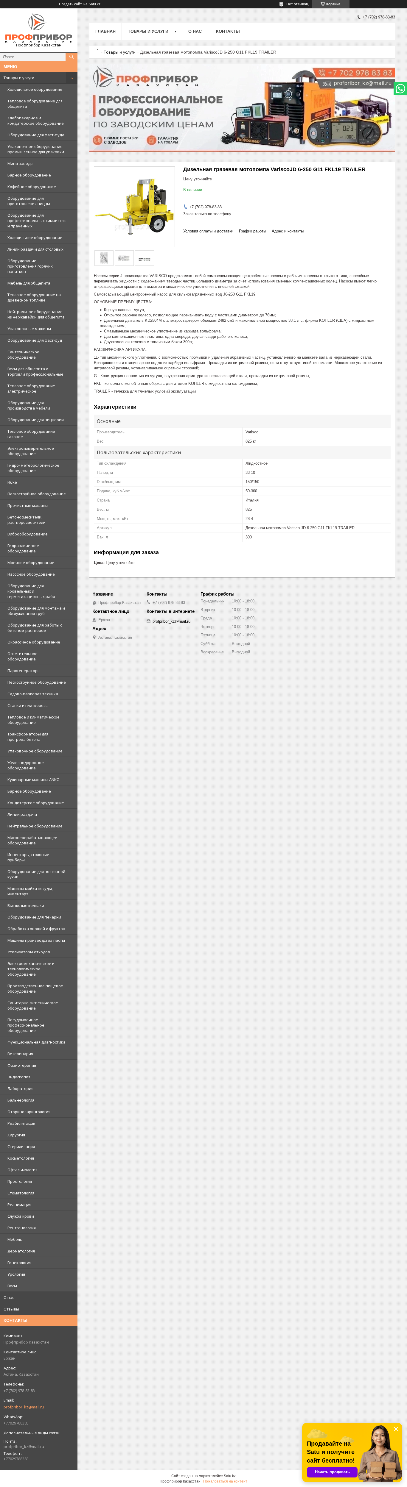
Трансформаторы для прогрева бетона (27, 736)
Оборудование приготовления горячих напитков (30, 266)
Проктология (19, 1181)
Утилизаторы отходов (28, 952)
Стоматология (20, 1193)
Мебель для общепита (28, 283)
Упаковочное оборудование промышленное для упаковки (35, 149)
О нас (9, 1297)
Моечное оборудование (30, 562)
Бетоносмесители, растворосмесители (26, 519)
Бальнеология (20, 1100)
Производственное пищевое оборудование (35, 988)
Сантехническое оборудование (23, 354)
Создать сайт (70, 4)
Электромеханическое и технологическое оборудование (31, 969)
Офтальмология (22, 1169)
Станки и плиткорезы (28, 705)
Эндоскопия (18, 1077)
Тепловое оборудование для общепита (35, 103)
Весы (12, 1285)
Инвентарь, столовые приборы (28, 857)
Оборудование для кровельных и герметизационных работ (32, 591)
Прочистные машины (27, 505)
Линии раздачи (22, 814)
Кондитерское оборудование (35, 802)
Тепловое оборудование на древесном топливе (34, 297)
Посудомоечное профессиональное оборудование (25, 1025)
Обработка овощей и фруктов (36, 928)
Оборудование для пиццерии (35, 419)
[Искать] (71, 56)
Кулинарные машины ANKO (33, 779)
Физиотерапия (21, 1065)
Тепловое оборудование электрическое (31, 388)
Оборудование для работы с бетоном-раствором (34, 627)
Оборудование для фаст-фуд (34, 340)
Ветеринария (20, 1053)
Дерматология (21, 1251)
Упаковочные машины (29, 328)
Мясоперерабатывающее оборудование (32, 840)
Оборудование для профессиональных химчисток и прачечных (36, 221)
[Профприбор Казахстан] (38, 28)
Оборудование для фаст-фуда (35, 135)
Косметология (20, 1158)
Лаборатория (20, 1088)
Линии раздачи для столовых (35, 249)
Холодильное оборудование (34, 89)
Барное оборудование (29, 175)
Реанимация (19, 1204)
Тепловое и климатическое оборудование (33, 719)
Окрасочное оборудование (33, 642)
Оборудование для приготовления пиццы (28, 201)
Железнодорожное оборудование (25, 765)
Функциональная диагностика (36, 1042)
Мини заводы (20, 163)
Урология (16, 1274)
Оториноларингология (28, 1111)
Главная (105, 31)
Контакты (228, 31)
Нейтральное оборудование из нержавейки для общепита (36, 314)
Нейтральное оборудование (35, 826)
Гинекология (19, 1262)
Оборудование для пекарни (34, 917)
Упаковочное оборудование (35, 751)
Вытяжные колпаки (25, 905)
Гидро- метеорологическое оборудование (33, 468)
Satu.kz (230, 1476)
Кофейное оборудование (31, 186)
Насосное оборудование (31, 574)
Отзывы (11, 1309)
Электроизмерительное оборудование (30, 451)
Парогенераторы (24, 670)
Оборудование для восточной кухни (36, 874)
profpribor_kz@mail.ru (24, 1407)
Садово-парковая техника (32, 693)
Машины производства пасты (36, 940)
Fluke (12, 482)
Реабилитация (21, 1123)
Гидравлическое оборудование (23, 548)
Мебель (14, 1239)
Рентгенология (21, 1227)
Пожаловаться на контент (225, 1481)
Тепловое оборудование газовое (31, 434)
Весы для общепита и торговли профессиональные (35, 371)
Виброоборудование (27, 534)
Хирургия (16, 1135)
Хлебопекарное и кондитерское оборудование (35, 120)
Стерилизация (21, 1146)
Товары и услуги (19, 77)
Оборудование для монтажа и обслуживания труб (36, 610)
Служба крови (20, 1216)
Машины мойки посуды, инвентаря (30, 891)
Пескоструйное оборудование (36, 493)
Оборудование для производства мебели (28, 405)
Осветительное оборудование (22, 656)
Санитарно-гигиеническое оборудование (32, 1005)
